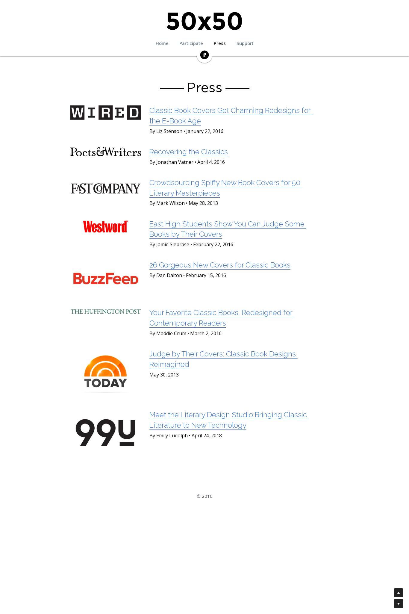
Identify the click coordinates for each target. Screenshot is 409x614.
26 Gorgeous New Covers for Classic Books (219, 265)
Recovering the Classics (188, 151)
